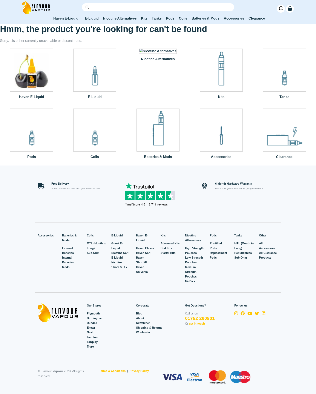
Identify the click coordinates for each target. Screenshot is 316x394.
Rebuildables (243, 252)
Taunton (92, 337)
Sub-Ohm (93, 252)
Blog (139, 313)
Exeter (91, 327)
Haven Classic (145, 248)
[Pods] (31, 130)
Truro (90, 346)
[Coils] (94, 130)
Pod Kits (166, 248)
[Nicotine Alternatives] (158, 51)
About (140, 318)
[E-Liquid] (94, 70)
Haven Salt (143, 252)
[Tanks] (284, 70)
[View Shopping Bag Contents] (290, 8)
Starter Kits (168, 252)
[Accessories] (221, 130)
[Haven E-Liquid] (31, 70)
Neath (90, 332)
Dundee (92, 323)
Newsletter (143, 323)
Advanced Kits (170, 243)
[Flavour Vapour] (36, 7)
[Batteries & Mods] (158, 130)
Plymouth (93, 313)
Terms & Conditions (112, 371)
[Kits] (221, 70)
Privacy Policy (139, 371)
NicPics (190, 281)
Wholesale (143, 332)
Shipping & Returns (149, 327)
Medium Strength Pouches (191, 271)
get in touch (197, 323)
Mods (65, 267)
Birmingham (95, 318)
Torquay (92, 341)
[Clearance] (284, 130)
